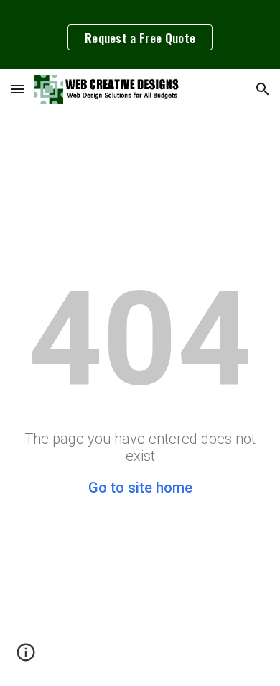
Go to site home (140, 487)
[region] (140, 34)
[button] (17, 89)
